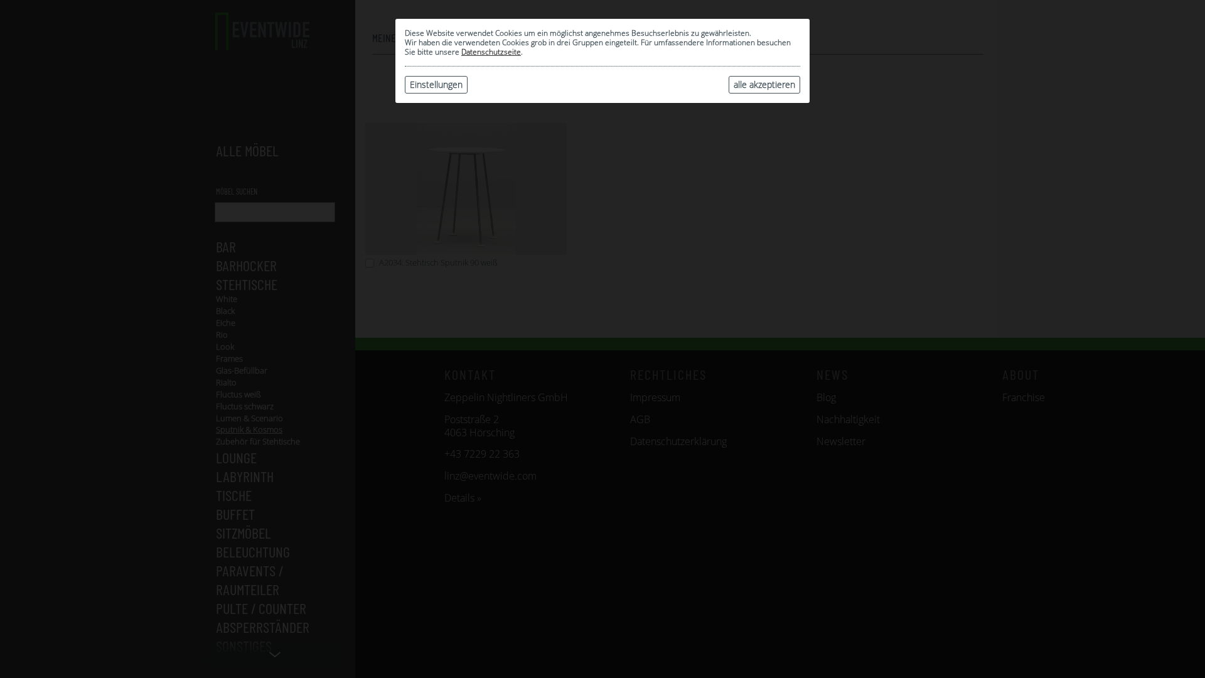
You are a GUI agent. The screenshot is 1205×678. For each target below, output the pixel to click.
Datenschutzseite (491, 51)
